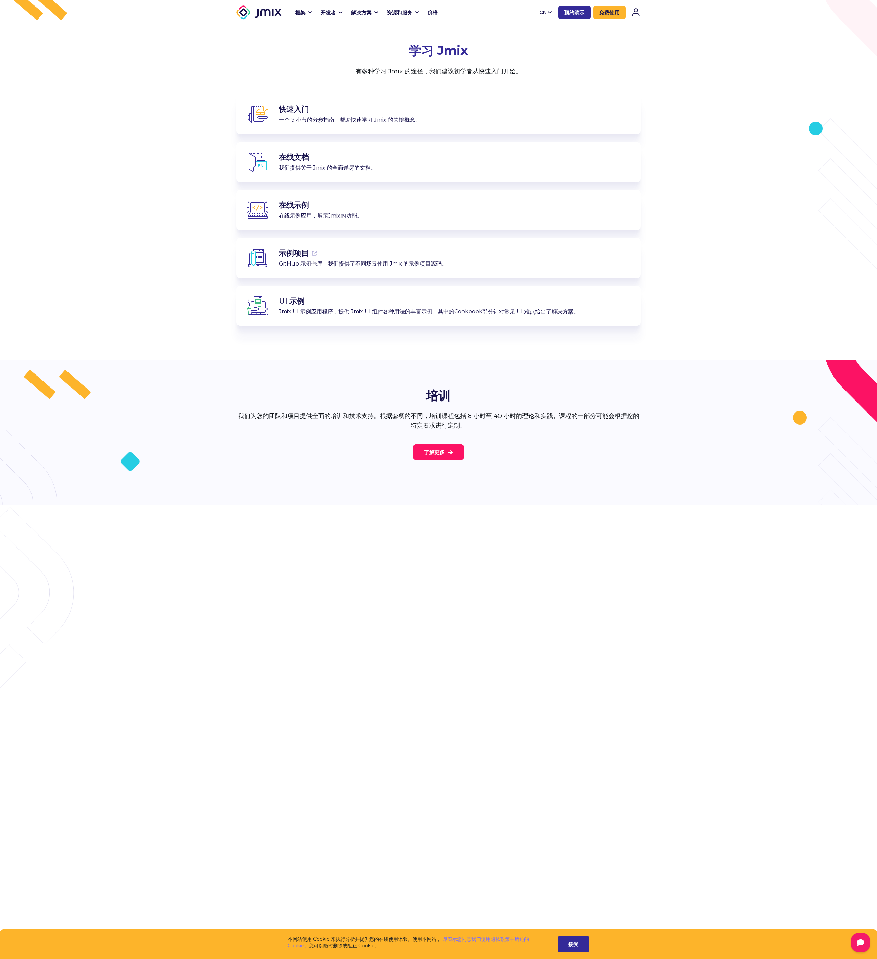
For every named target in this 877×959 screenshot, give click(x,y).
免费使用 (609, 12)
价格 (433, 12)
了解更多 (434, 452)
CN (543, 12)
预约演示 (574, 12)
